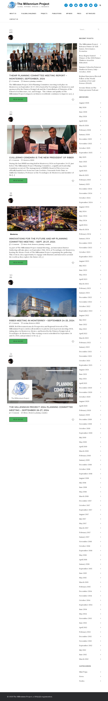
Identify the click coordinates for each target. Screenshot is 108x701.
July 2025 (82, 157)
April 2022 (83, 333)
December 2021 (85, 351)
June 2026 (83, 112)
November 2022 (85, 302)
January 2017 (84, 537)
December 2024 (85, 189)
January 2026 (84, 134)
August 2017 (84, 514)
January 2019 (84, 460)
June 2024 (83, 216)
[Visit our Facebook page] (66, 5)
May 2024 (83, 220)
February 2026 (85, 130)
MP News (69, 13)
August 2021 (84, 370)
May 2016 (83, 555)
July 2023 (82, 266)
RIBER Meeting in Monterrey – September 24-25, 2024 (41, 320)
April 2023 (83, 279)
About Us (12, 13)
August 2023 (84, 261)
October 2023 (84, 252)
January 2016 (84, 564)
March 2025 (84, 175)
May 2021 (83, 379)
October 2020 (84, 397)
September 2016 (85, 550)
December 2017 (85, 501)
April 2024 (83, 225)
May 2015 (82, 578)
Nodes (81, 681)
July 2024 (82, 211)
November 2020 (85, 392)
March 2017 (83, 528)
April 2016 (83, 560)
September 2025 (85, 153)
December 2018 (85, 465)
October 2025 (84, 148)
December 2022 (85, 297)
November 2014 (85, 596)
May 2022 (83, 329)
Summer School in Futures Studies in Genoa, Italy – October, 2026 (89, 69)
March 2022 (84, 338)
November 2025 (85, 143)
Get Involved (90, 13)
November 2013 (85, 618)
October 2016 (84, 546)
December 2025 (85, 139)
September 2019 (85, 433)
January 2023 (84, 293)
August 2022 (84, 315)
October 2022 (84, 306)
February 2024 (85, 234)
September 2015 (85, 569)
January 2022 (84, 347)
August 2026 (84, 103)
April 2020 (83, 406)
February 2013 (85, 632)
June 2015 (83, 573)
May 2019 (83, 442)
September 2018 (85, 474)
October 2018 (84, 469)
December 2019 (85, 419)
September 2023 (85, 257)
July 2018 (82, 483)
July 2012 (82, 650)
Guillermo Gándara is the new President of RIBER (41, 157)
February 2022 (85, 342)
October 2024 (84, 198)
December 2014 (85, 591)
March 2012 (83, 659)
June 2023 (83, 270)
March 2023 (84, 284)
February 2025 (85, 180)
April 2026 (83, 121)
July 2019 (82, 437)
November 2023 (85, 247)
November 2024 (85, 193)
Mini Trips (83, 672)
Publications (56, 13)
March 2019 (84, 451)
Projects (44, 13)
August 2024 (84, 207)
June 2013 (83, 623)
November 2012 (85, 641)
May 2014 (83, 614)
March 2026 (84, 125)
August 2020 (84, 401)
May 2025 (83, 166)
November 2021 (85, 356)
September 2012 (85, 645)
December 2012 (85, 636)
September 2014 (85, 605)
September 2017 (85, 510)
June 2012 (83, 654)
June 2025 (83, 162)
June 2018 (83, 487)
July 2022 (82, 320)
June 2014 (83, 609)
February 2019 (85, 456)
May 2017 (82, 523)
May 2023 (83, 275)
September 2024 (85, 202)
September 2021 (85, 365)
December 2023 (85, 243)
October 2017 (84, 505)
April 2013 (83, 627)
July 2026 (82, 107)
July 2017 (82, 519)
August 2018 (84, 478)
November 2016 (85, 541)
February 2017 (84, 532)
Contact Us (13, 19)
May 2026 (83, 116)
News (81, 676)
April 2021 (83, 383)
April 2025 (83, 171)
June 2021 (83, 374)
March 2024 (84, 229)
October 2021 (84, 361)
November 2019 (85, 424)
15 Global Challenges (28, 13)
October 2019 (84, 428)
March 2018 (83, 496)
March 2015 (83, 582)
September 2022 (85, 311)
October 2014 (84, 600)
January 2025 (84, 184)
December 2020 (85, 388)
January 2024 (84, 238)
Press (79, 13)
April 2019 (83, 446)
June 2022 (83, 324)
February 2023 (85, 288)
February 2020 (85, 410)
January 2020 (84, 415)
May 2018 (83, 492)
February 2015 (84, 587)
